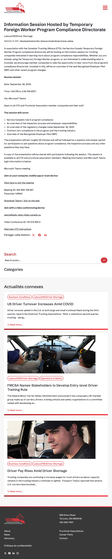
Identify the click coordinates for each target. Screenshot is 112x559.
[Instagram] (17, 553)
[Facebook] (39, 234)
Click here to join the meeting (19, 182)
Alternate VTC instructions (17, 229)
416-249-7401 (66, 522)
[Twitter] (33, 234)
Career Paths (66, 534)
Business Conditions (19, 297)
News (7, 534)
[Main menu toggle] (105, 7)
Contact (63, 538)
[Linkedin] (45, 234)
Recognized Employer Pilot (30, 41)
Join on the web (31, 200)
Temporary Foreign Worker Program (53, 41)
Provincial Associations (71, 531)
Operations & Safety (51, 378)
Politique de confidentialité (17, 545)
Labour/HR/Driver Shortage (18, 36)
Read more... (16, 324)
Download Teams (13, 200)
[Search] (104, 260)
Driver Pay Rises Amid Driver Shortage (37, 471)
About (7, 531)
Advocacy (9, 538)
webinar (70, 41)
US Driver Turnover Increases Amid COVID (40, 304)
